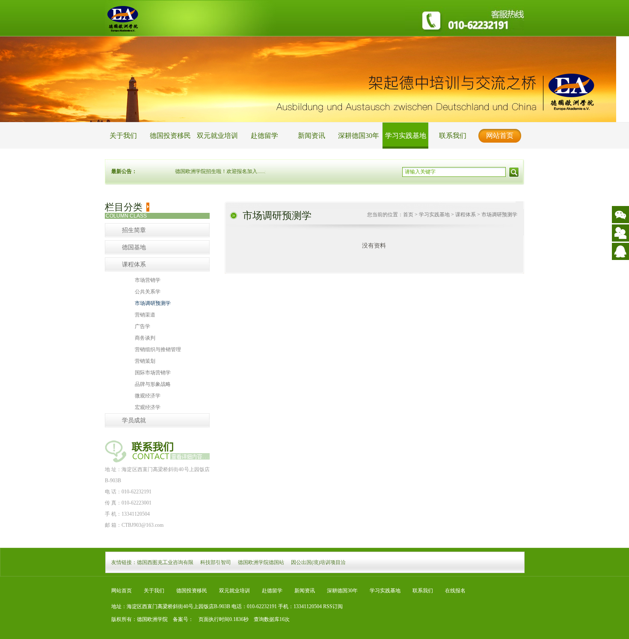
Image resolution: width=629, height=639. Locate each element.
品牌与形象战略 (153, 384)
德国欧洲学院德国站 (261, 562)
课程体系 (134, 264)
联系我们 (452, 135)
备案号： (180, 619)
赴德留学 (264, 135)
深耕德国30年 (358, 135)
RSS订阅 (333, 606)
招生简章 (134, 230)
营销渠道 (145, 315)
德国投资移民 (170, 135)
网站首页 (499, 135)
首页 (408, 215)
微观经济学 (147, 396)
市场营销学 (147, 280)
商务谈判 (145, 338)
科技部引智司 (215, 562)
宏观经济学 (147, 407)
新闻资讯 (311, 135)
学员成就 (134, 420)
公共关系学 (147, 292)
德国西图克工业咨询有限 (165, 562)
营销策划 (145, 361)
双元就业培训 (217, 135)
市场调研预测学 (153, 303)
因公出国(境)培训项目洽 (318, 562)
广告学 (142, 326)
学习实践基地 (405, 135)
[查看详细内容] (189, 455)
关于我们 (123, 135)
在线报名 (455, 591)
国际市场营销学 (153, 373)
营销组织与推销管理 (158, 349)
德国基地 (134, 247)
